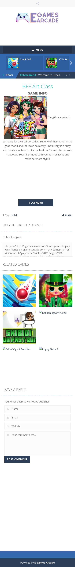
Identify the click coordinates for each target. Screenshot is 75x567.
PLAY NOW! (36, 202)
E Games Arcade (44, 562)
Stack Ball (25, 59)
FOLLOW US (37, 3)
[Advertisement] (39, 34)
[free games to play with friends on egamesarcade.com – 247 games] (37, 18)
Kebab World (28, 75)
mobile (14, 215)
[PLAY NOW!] (13, 62)
